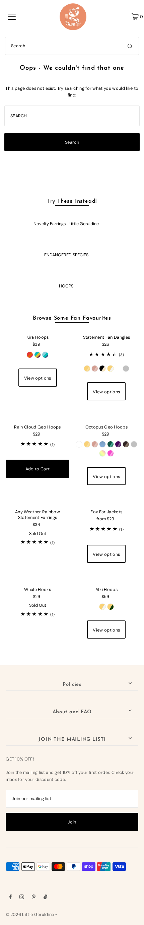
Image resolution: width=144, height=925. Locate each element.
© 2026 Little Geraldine (30, 914)
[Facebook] (10, 898)
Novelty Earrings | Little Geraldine (66, 223)
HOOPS (66, 286)
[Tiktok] (45, 898)
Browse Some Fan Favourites (72, 318)
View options (37, 378)
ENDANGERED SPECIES (66, 255)
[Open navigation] (11, 16)
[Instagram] (21, 898)
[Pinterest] (33, 898)
